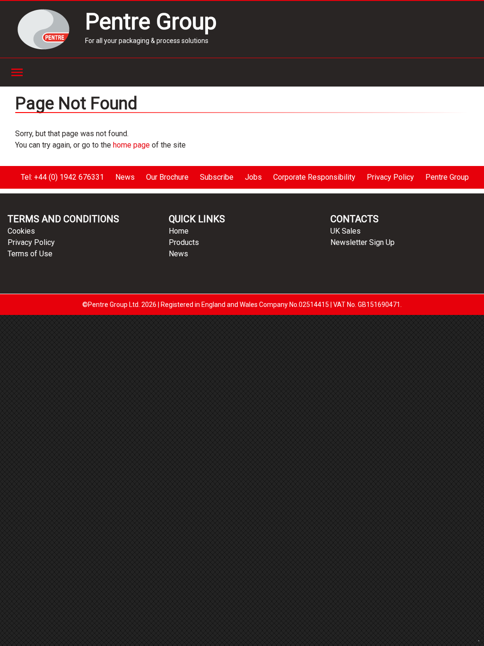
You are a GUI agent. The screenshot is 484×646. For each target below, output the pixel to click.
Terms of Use (30, 253)
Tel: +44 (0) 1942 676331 (62, 177)
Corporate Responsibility (314, 177)
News (125, 177)
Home (179, 231)
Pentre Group (447, 177)
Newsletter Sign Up (362, 242)
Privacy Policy (390, 177)
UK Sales (345, 231)
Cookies (21, 231)
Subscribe (216, 177)
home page (131, 144)
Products (184, 242)
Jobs (253, 177)
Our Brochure (167, 177)
